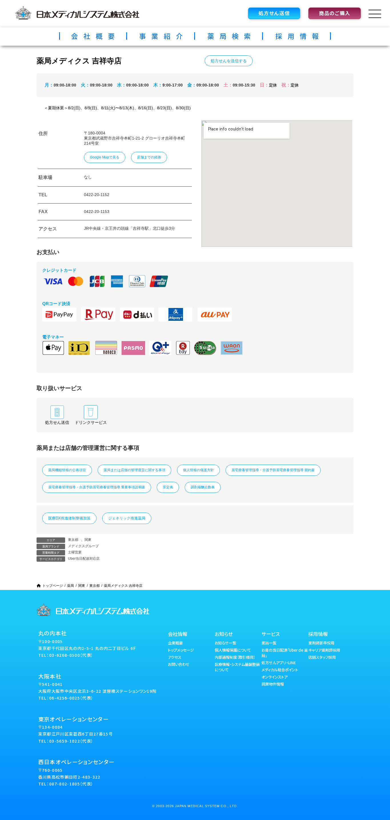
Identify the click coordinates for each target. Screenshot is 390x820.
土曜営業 (75, 552)
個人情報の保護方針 (198, 470)
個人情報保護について (233, 650)
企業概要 (175, 643)
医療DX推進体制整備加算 (69, 518)
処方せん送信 (274, 13)
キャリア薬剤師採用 (324, 650)
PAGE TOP (376, 789)
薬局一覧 (269, 643)
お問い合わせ (179, 664)
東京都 (73, 540)
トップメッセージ (181, 650)
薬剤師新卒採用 (321, 643)
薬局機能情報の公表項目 (67, 470)
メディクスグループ (83, 546)
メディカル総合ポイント (280, 669)
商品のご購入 (334, 13)
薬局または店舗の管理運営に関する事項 (134, 470)
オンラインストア (275, 677)
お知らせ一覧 (225, 643)
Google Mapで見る (104, 157)
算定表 (168, 487)
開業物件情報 (273, 684)
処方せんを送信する (229, 61)
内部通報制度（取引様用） (235, 657)
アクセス (174, 657)
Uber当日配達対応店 (84, 559)
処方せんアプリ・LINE (279, 662)
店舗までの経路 (149, 157)
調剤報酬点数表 (203, 487)
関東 (88, 540)
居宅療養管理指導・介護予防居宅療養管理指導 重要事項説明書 (96, 487)
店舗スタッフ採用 (322, 657)
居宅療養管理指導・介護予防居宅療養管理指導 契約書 (273, 470)
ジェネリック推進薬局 (126, 518)
